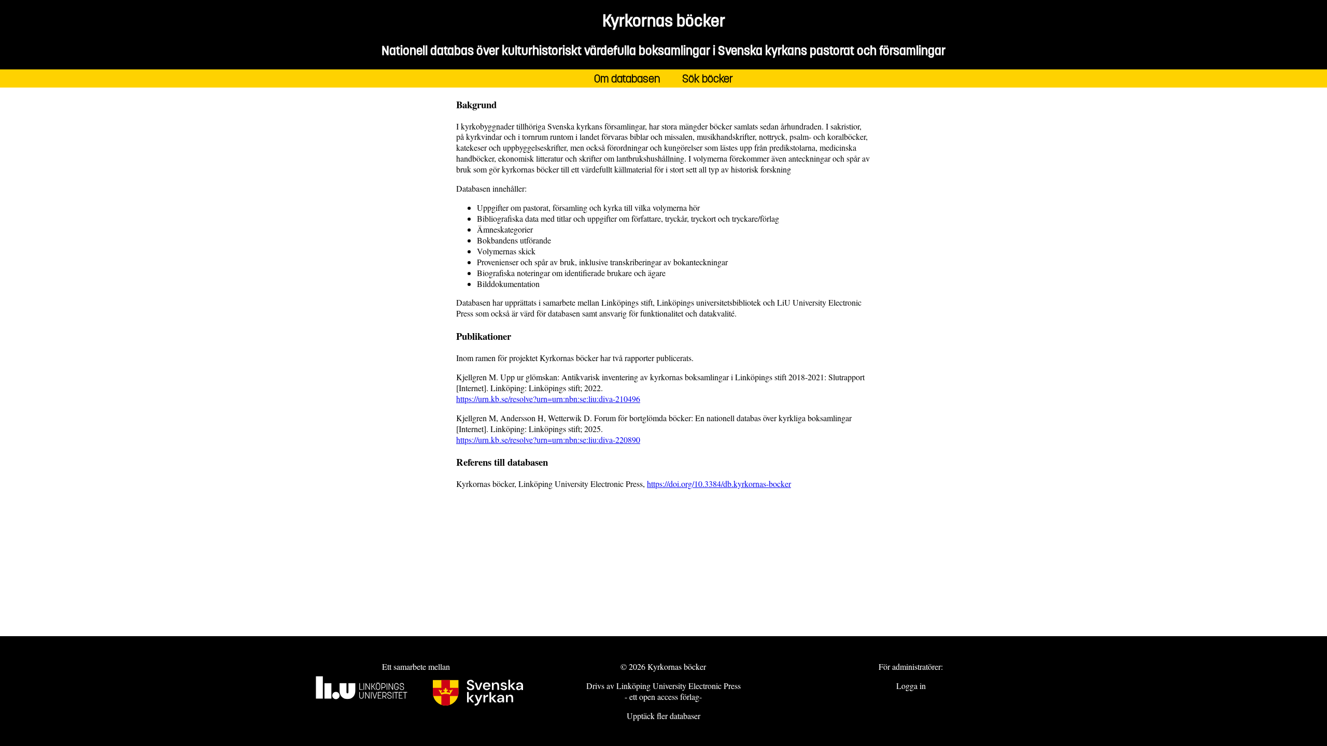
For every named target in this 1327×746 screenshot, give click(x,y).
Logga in (911, 685)
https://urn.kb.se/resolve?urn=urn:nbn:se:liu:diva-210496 (548, 398)
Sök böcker (707, 78)
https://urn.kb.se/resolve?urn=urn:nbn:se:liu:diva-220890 (548, 439)
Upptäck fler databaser (663, 715)
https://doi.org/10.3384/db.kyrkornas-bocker (719, 483)
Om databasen (627, 78)
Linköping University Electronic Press (678, 685)
